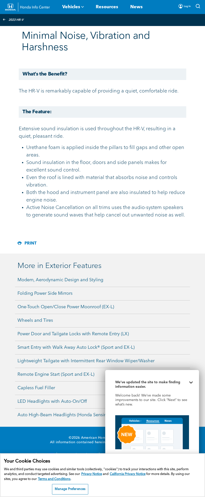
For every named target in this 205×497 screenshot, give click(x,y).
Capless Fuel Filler (36, 388)
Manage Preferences (70, 489)
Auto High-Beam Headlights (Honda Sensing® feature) (73, 415)
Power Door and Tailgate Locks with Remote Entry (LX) (73, 334)
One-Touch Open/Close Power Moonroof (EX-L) (66, 307)
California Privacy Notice (128, 474)
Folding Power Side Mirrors (45, 293)
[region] (102, 475)
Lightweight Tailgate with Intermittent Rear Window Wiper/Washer (86, 361)
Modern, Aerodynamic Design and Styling (60, 280)
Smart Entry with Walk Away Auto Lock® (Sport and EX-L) (76, 347)
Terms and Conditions (54, 479)
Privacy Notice (91, 474)
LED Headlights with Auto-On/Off (52, 401)
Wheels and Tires (35, 320)
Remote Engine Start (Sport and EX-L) (56, 374)
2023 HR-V (16, 20)
